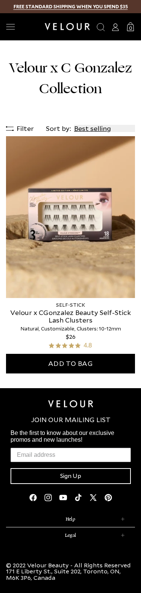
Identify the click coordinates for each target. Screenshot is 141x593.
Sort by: (58, 128)
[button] (22, 26)
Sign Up (70, 476)
